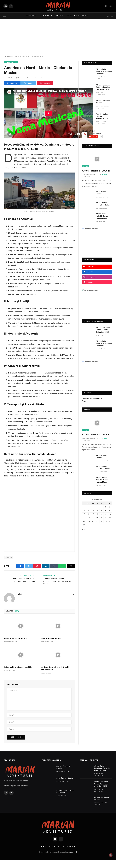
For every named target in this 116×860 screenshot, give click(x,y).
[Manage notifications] (110, 855)
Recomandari (46, 16)
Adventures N (72, 852)
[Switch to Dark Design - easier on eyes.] (107, 16)
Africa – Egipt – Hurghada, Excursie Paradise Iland (104, 71)
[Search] (111, 15)
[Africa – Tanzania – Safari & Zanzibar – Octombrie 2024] (88, 88)
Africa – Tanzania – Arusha (15, 638)
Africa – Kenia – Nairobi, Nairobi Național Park (55, 668)
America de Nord (11, 62)
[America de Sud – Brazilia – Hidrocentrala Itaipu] (88, 117)
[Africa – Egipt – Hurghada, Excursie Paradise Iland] (88, 72)
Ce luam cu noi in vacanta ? (92, 399)
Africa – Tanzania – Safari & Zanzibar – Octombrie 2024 (103, 87)
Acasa (44, 846)
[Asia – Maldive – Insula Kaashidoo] (20, 655)
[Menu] (4, 15)
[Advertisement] (58, 37)
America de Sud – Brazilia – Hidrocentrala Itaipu (104, 116)
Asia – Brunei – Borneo (51, 638)
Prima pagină (8, 56)
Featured (8, 557)
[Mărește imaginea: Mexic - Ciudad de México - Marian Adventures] (72, 175)
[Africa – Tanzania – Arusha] (20, 626)
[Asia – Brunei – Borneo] (58, 626)
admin (20, 594)
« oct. (84, 529)
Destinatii (31, 16)
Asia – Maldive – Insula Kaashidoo (18, 667)
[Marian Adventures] (58, 6)
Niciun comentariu (24, 78)
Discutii (60, 16)
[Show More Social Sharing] (55, 83)
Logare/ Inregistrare (76, 16)
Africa (85, 166)
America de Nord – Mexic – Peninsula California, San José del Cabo (57, 581)
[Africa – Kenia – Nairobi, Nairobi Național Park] (58, 655)
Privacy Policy (68, 846)
